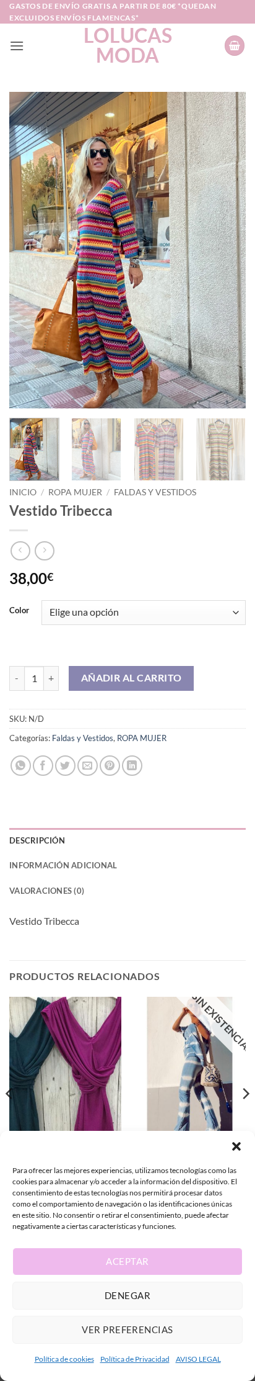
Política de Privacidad (135, 1359)
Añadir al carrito (131, 677)
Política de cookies (64, 1359)
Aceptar (127, 1261)
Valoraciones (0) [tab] (46, 891)
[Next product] (20, 550)
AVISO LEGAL (198, 1359)
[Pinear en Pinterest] (110, 765)
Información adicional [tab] (63, 865)
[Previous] (30, 250)
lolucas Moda (128, 45)
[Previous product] (44, 550)
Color (19, 610)
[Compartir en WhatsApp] (21, 765)
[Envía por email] (87, 765)
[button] (236, 1146)
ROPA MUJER (75, 492)
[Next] (225, 250)
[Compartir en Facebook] (43, 765)
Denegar (127, 1295)
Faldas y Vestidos (155, 492)
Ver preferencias (127, 1329)
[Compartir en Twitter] (65, 765)
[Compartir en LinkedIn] (132, 765)
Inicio (23, 492)
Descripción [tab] (37, 840)
